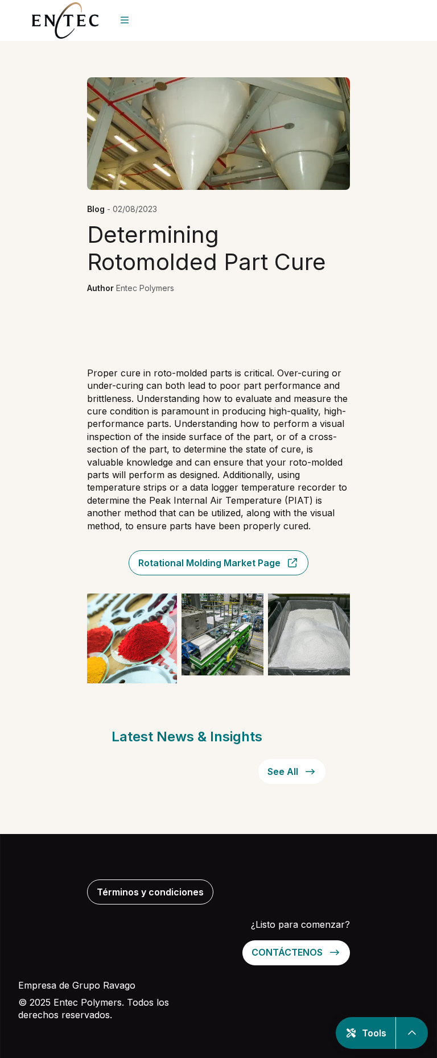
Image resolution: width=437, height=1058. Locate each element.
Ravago (119, 985)
